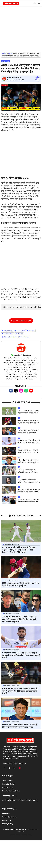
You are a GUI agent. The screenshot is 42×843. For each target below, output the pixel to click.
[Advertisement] (21, 30)
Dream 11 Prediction (17, 800)
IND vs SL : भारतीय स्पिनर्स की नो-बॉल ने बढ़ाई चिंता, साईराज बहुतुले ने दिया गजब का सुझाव (28, 462)
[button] (35, 3)
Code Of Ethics (7, 780)
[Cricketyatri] (11, 3)
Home (4, 53)
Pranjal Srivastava (15, 77)
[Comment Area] (37, 78)
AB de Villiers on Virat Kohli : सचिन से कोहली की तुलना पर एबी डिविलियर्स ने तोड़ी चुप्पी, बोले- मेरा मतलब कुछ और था (19, 619)
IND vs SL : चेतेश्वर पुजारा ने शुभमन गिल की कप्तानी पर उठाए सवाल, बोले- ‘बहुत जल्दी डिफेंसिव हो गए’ (28, 501)
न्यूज (8, 61)
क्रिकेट (10, 53)
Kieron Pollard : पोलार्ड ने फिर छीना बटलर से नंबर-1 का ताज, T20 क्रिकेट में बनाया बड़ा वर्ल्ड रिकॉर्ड (29, 452)
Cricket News (31, 800)
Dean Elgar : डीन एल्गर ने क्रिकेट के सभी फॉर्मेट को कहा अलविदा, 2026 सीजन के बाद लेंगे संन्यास (29, 492)
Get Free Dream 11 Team (21, 321)
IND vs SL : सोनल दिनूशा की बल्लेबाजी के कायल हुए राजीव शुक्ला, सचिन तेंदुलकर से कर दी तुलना (28, 472)
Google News (15, 835)
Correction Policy (8, 784)
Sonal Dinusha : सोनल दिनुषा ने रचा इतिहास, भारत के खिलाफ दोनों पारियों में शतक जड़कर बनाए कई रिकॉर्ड (29, 442)
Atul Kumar (6, 544)
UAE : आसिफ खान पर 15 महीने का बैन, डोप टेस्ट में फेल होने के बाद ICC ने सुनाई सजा (29, 422)
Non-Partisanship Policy (11, 791)
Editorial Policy (7, 787)
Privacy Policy (27, 835)
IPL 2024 (5, 800)
